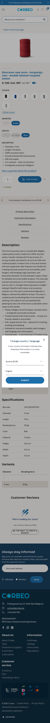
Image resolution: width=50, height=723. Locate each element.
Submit (25, 380)
